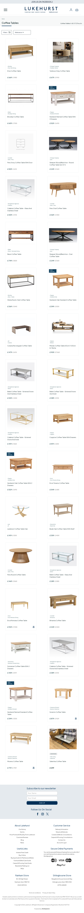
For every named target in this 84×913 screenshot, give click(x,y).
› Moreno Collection (12, 758)
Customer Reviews (22, 837)
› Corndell (9, 158)
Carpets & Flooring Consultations (61, 837)
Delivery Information (61, 829)
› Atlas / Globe (10, 297)
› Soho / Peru (10, 159)
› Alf (8, 341)
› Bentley (9, 66)
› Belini (9, 388)
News (22, 842)
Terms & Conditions (35, 893)
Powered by (42, 909)
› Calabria (9, 205)
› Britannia (52, 617)
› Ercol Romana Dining (12, 617)
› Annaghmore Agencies (13, 203)
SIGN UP (42, 803)
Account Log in (62, 842)
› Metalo (52, 342)
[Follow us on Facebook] (38, 814)
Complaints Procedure (58, 899)
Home (3, 19)
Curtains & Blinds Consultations (62, 834)
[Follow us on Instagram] (42, 814)
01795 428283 (61, 885)
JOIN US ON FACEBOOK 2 (42, 1)
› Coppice (52, 434)
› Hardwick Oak (53, 297)
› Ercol (51, 478)
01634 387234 (22, 885)
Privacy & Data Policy (48, 893)
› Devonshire (53, 524)
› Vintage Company (54, 66)
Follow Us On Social (41, 809)
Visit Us (22, 832)
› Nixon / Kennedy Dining (13, 251)
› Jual (8, 524)
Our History (22, 829)
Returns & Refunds (62, 832)
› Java (51, 159)
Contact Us (61, 840)
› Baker (9, 112)
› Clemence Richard (54, 707)
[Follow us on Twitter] (47, 814)
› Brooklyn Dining (11, 113)
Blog (22, 840)
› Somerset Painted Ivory (13, 663)
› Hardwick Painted (54, 113)
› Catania (9, 342)
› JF (8, 526)
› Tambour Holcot (54, 68)
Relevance (18, 32)
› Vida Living (53, 756)
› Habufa (52, 341)
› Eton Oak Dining (11, 68)
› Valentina (52, 758)
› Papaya (52, 112)
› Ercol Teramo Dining (55, 480)
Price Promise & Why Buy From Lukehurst (22, 834)
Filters (5, 32)
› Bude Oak (52, 526)
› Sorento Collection (54, 709)
